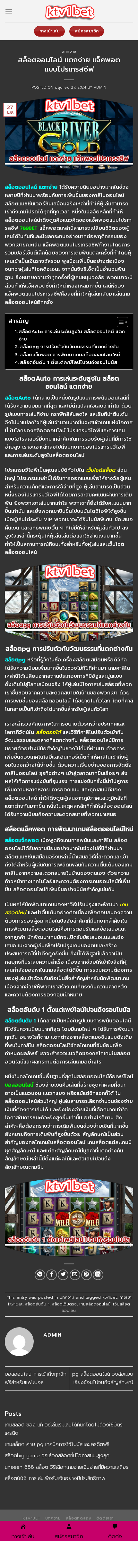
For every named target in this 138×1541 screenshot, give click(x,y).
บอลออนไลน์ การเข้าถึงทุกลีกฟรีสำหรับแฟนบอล (35, 1378)
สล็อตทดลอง (78, 1518)
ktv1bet (109, 1297)
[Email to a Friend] (75, 1275)
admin (100, 87)
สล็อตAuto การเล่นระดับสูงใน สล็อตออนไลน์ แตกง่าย (72, 335)
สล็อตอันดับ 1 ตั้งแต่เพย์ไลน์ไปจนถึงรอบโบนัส (68, 362)
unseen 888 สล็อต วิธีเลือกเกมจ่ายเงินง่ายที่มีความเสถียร (66, 1467)
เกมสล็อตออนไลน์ (94, 1304)
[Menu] (9, 11)
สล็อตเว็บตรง (64, 1304)
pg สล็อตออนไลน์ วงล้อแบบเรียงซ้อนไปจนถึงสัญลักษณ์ (102, 1378)
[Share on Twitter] (63, 1275)
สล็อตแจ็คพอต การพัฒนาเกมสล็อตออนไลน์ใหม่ (70, 354)
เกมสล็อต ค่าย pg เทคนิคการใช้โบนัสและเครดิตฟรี (57, 1444)
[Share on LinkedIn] (98, 1275)
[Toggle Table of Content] (119, 322)
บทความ (69, 51)
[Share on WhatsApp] (40, 1275)
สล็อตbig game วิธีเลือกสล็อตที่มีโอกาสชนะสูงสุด (57, 1455)
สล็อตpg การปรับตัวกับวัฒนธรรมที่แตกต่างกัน (69, 346)
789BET (29, 228)
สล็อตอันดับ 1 (37, 1304)
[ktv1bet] (69, 11)
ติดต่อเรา (105, 1518)
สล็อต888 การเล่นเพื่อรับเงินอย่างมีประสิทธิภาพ (55, 1478)
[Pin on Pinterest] (86, 1275)
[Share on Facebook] (51, 1275)
